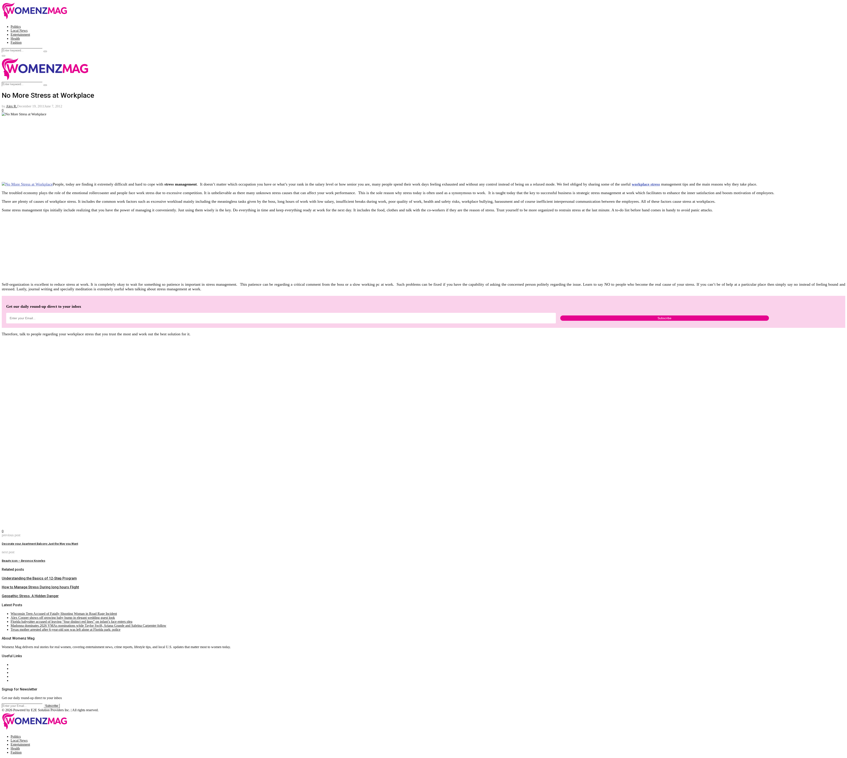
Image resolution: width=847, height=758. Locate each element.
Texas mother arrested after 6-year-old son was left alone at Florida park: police (65, 629)
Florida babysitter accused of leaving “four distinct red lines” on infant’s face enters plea (71, 621)
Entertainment (20, 34)
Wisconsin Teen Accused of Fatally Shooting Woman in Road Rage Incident (64, 613)
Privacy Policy (21, 672)
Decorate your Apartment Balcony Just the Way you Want (40, 543)
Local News (19, 30)
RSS (14, 680)
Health (15, 38)
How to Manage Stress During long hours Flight (40, 587)
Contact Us (18, 668)
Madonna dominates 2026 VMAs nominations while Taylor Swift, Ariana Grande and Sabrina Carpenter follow (88, 625)
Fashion (16, 42)
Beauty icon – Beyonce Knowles (23, 560)
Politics (16, 26)
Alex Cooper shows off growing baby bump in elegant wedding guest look (63, 617)
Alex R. (11, 106)
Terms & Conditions (25, 676)
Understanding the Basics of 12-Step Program (39, 578)
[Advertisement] (134, 147)
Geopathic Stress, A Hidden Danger (30, 596)
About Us (17, 664)
